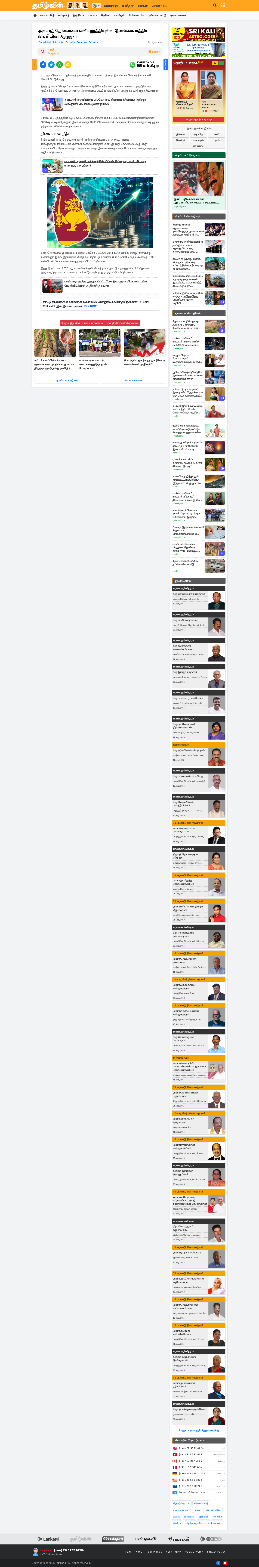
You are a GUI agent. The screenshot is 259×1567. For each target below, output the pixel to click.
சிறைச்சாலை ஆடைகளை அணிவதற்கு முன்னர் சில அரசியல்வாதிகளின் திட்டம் (188, 229)
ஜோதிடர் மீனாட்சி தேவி (184, 103)
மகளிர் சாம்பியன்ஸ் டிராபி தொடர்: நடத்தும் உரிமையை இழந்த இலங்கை (186, 514)
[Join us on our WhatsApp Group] (144, 65)
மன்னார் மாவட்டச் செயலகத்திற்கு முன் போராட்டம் (93, 364)
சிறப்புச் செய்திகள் (188, 216)
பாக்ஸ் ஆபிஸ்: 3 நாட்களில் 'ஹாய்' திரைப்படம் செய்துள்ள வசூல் (186, 497)
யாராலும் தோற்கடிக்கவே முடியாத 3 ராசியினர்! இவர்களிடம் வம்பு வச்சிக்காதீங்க (187, 446)
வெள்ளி (180, 140)
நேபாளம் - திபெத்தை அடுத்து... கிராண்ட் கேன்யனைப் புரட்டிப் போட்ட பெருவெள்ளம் (185, 325)
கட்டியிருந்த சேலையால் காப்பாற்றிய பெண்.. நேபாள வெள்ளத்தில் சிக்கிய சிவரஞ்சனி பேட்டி (187, 409)
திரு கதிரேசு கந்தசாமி (185, 620)
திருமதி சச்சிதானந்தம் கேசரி (189, 1409)
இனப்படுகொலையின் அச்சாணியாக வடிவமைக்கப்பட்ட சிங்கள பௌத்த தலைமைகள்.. (196, 200)
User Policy (173, 1552)
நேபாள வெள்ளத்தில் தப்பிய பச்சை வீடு (185, 562)
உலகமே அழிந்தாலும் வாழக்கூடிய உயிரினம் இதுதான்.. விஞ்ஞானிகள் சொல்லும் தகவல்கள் (188, 480)
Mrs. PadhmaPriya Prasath (209, 104)
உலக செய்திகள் (182, 1510)
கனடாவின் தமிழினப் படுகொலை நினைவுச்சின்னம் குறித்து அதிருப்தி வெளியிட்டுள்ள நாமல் (105, 102)
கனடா (198, 1510)
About (140, 1552)
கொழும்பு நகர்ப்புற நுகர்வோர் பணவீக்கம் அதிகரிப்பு (144, 362)
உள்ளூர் (63, 15)
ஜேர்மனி (203, 1516)
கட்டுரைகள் (213, 1523)
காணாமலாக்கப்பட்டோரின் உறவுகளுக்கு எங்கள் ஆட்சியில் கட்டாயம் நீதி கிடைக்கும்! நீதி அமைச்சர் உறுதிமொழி (188, 281)
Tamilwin (61, 1563)
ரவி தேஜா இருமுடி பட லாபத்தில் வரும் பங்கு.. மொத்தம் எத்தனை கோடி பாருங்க (187, 429)
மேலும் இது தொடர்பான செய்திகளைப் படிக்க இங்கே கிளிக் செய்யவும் (99, 323)
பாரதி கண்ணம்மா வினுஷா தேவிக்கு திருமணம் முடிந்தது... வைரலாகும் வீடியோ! (185, 547)
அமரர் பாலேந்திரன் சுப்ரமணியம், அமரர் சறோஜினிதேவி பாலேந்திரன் (190, 1200)
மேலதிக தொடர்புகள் (189, 1440)
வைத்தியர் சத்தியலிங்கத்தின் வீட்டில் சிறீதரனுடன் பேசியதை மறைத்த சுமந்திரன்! (105, 163)
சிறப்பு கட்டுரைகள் (187, 155)
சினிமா (143, 6)
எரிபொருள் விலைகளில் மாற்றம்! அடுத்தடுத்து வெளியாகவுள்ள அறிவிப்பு (187, 298)
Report (156, 52)
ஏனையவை (178, 15)
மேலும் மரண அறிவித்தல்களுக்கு (198, 1430)
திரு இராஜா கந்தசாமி (185, 671)
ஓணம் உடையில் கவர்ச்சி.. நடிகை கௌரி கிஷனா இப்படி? (187, 463)
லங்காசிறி (111, 6)
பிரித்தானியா (213, 1510)
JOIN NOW (90, 306)
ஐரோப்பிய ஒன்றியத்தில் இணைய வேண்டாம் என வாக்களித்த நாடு (187, 375)
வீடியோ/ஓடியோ (194, 1523)
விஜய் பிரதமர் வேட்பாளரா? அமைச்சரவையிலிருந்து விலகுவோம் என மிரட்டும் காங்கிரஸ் (188, 359)
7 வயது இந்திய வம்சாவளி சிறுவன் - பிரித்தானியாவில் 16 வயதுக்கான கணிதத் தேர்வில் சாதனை (188, 531)
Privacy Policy (216, 1552)
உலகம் (92, 15)
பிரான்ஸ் (189, 1516)
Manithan (176, 416)
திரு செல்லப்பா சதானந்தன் (189, 593)
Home (128, 1552)
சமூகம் (54, 53)
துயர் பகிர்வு (183, 581)
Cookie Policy (194, 1552)
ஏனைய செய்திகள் (188, 313)
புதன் (217, 140)
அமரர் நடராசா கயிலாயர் (187, 1252)
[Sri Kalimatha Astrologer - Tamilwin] (199, 34)
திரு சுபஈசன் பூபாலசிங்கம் (188, 698)
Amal (51, 49)
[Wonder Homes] (199, 50)
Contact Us (155, 1552)
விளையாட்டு (157, 15)
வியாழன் (198, 140)
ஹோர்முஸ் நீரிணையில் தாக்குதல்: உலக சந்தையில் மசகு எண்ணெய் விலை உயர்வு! (187, 247)
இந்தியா (78, 15)
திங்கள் (180, 134)
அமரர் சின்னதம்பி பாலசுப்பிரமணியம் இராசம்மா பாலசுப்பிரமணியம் (189, 1066)
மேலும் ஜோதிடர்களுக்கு (198, 119)
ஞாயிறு (198, 134)
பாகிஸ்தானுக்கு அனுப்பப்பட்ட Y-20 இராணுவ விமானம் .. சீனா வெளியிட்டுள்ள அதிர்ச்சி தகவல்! (106, 284)
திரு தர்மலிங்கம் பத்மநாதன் (189, 750)
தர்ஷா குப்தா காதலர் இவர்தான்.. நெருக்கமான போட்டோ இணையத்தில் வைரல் (187, 392)
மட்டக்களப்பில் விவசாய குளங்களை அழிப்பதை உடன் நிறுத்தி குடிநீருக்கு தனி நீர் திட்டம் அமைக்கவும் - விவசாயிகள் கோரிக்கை (54, 364)
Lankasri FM (159, 6)
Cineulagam (177, 348)
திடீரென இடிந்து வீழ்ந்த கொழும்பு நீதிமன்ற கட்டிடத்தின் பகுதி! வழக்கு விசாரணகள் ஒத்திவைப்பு (188, 264)
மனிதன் (127, 6)
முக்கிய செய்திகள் (67, 380)
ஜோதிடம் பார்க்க (188, 63)
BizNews (137, 15)
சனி (216, 134)
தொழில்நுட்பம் (181, 1503)
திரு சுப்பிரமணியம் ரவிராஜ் (188, 776)
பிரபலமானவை (133, 380)
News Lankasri (178, 331)
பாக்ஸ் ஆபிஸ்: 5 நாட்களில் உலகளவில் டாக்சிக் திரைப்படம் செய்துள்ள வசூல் (185, 342)
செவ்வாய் (198, 145)
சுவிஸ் (176, 1516)
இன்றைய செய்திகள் (199, 128)
